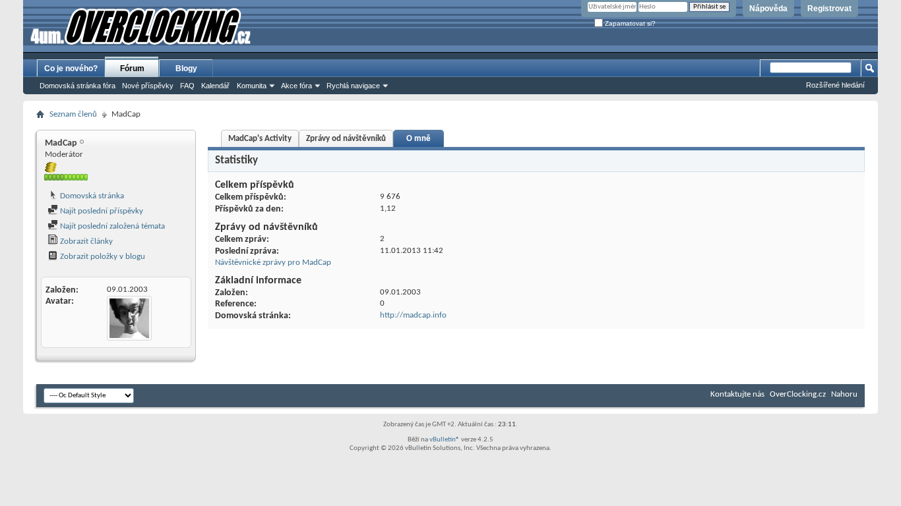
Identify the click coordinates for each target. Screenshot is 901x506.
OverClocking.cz (798, 394)
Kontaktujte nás (737, 394)
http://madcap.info (413, 315)
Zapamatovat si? (629, 23)
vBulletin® (444, 439)
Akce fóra (296, 86)
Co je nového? (71, 68)
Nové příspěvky (147, 86)
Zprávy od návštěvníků (346, 138)
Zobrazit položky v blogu (101, 256)
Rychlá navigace (353, 86)
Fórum (132, 68)
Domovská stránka (91, 196)
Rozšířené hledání (835, 85)
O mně (418, 138)
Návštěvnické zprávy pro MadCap (273, 262)
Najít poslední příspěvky (100, 211)
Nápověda (768, 8)
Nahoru (844, 394)
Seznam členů (73, 114)
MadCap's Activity (260, 138)
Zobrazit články (85, 241)
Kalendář (215, 86)
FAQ (187, 86)
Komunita (251, 86)
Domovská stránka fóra (77, 86)
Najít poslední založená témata (111, 226)
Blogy (186, 68)
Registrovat (829, 8)
